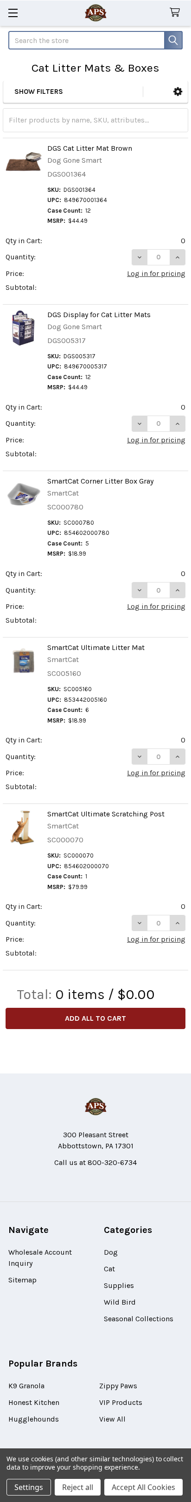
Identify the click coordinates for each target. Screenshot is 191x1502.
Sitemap (22, 1279)
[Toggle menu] (12, 12)
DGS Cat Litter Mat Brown (89, 148)
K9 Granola (26, 1385)
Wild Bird (120, 1302)
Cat (109, 1268)
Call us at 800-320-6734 (95, 1162)
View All (112, 1419)
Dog (111, 1252)
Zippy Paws (118, 1385)
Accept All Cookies (143, 1487)
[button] (178, 92)
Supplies (119, 1285)
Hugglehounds (33, 1419)
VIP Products (120, 1402)
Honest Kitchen (33, 1402)
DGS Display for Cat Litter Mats (99, 314)
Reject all (77, 1487)
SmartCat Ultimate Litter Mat (96, 647)
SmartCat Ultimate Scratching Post (106, 813)
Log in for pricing (156, 273)
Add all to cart (95, 1018)
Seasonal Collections (138, 1318)
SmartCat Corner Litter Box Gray (100, 481)
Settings (28, 1487)
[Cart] (177, 12)
